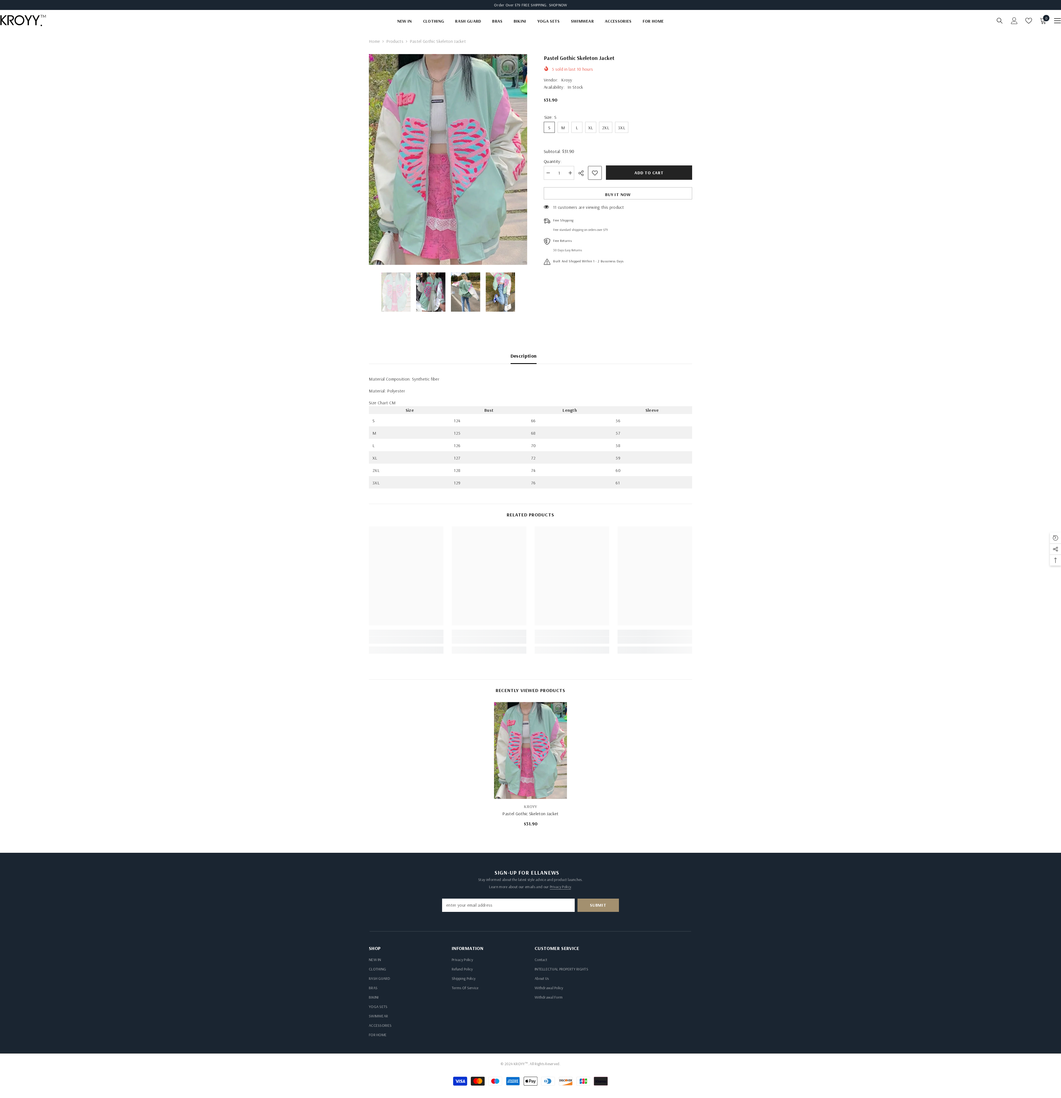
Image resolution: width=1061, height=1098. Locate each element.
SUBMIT (598, 905)
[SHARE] (583, 173)
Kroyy (566, 80)
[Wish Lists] (1028, 20)
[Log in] (1014, 20)
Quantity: (552, 161)
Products (394, 41)
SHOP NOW (558, 4)
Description (524, 356)
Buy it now (618, 194)
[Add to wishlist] (595, 173)
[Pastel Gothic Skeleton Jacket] (530, 750)
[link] (406, 640)
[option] (448, 159)
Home (374, 41)
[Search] (999, 20)
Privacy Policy (560, 886)
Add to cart (649, 172)
